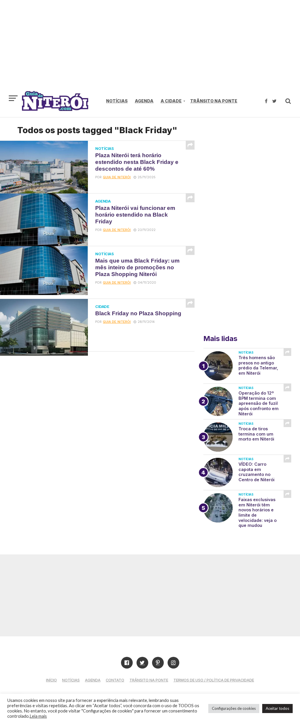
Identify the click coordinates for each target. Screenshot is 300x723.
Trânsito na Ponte (213, 100)
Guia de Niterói (117, 177)
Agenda (144, 100)
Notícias (117, 100)
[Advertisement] (150, 48)
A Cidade (171, 100)
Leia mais (38, 716)
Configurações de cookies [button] (234, 708)
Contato (115, 680)
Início (51, 680)
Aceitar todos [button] (277, 708)
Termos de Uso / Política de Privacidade (213, 680)
